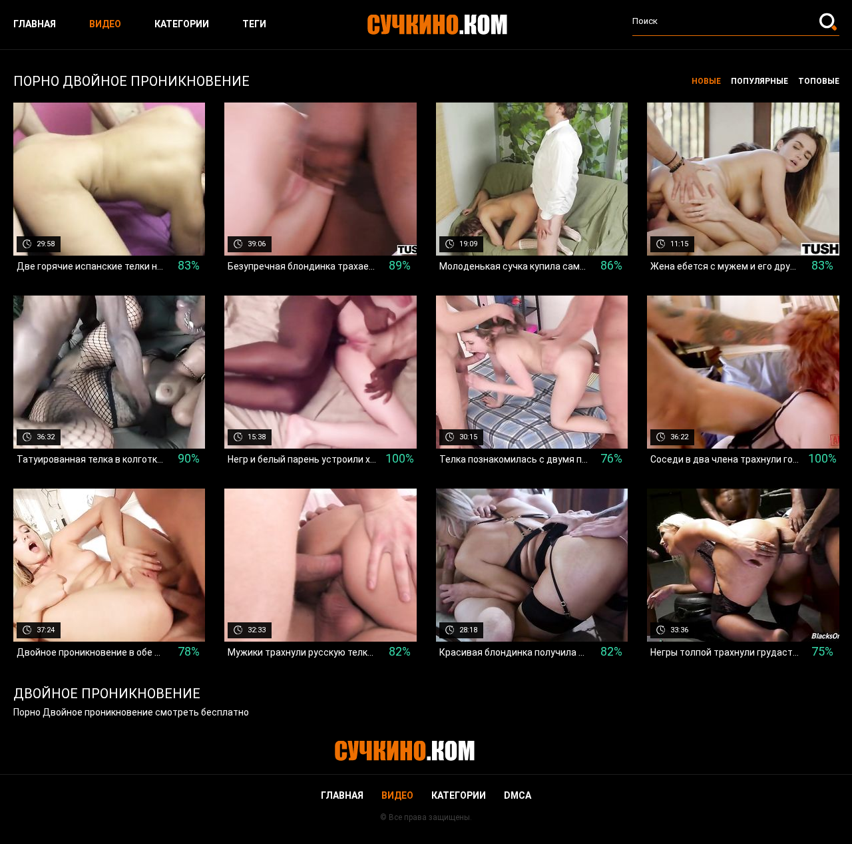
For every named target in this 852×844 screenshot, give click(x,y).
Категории (181, 24)
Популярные (759, 81)
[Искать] (829, 21)
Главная (34, 24)
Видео (105, 24)
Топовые (818, 81)
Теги (254, 24)
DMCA (517, 795)
